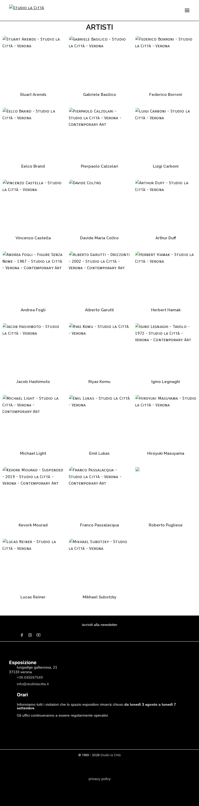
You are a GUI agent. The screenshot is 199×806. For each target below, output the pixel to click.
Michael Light (33, 453)
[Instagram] (30, 635)
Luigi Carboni (166, 166)
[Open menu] (187, 10)
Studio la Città (110, 755)
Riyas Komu (99, 381)
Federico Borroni (165, 94)
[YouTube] (38, 635)
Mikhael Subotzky (99, 597)
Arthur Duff (165, 238)
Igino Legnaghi (165, 381)
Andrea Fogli (33, 310)
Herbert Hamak (166, 310)
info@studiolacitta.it (33, 684)
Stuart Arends (33, 94)
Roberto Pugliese (166, 525)
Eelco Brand (33, 166)
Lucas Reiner (33, 597)
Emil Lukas (99, 453)
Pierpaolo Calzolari (99, 166)
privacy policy (100, 779)
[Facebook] (21, 635)
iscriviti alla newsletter (99, 625)
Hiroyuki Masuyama (165, 453)
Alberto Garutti (99, 310)
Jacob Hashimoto (33, 381)
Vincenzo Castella (33, 238)
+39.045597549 (30, 677)
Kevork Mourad (33, 525)
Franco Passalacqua (99, 525)
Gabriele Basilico (99, 94)
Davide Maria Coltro (99, 238)
